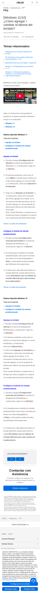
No (20, 459)
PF (23, 8)
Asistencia (15, 8)
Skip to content (1, 6)
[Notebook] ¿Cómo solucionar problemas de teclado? (18, 52)
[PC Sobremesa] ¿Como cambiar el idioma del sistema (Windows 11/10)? (19, 58)
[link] (20, 2)
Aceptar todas (29, 589)
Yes (11, 459)
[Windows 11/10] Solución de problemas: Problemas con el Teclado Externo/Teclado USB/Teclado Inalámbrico (18, 74)
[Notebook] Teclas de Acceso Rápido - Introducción (20, 63)
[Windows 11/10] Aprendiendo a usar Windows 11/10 (19, 67)
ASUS (5, 8)
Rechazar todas (11, 589)
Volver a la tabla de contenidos (15, 224)
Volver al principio (19, 524)
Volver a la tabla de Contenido (14, 287)
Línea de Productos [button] (8, 539)
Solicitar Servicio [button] (7, 544)
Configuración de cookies (20, 584)
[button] (3, 2)
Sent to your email (13, 37)
